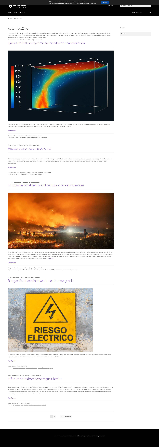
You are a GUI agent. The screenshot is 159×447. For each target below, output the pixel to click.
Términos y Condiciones (99, 436)
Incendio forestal (25, 268)
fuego (28, 137)
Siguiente (68, 416)
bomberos (15, 137)
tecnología (75, 270)
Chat (22, 405)
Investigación (47, 172)
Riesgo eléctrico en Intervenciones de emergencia (40, 280)
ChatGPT (26, 405)
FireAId (51, 258)
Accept (105, 2)
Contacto (22, 12)
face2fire (28, 40)
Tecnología (27, 403)
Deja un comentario (37, 40)
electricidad (29, 368)
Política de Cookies (82, 436)
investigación (27, 174)
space (41, 174)
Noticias (22, 403)
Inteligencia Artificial (56, 270)
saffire (38, 174)
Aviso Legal (90, 436)
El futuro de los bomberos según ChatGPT (35, 379)
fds (25, 137)
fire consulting (24, 135)
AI (13, 405)
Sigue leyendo (12, 130)
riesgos (51, 368)
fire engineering (33, 135)
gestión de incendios (34, 270)
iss (32, 174)
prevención (37, 405)
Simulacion (44, 137)
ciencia (21, 270)
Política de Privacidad (70, 436)
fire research (34, 172)
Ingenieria (37, 137)
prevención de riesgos (43, 368)
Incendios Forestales (45, 270)
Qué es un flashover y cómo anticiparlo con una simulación (46, 43)
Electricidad (24, 366)
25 (62, 416)
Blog (15, 12)
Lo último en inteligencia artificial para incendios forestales (46, 185)
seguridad (43, 405)
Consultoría (17, 135)
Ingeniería (40, 135)
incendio (32, 137)
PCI (35, 174)
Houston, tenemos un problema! (29, 148)
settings (93, 3)
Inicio (9, 12)
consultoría (22, 368)
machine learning (67, 270)
